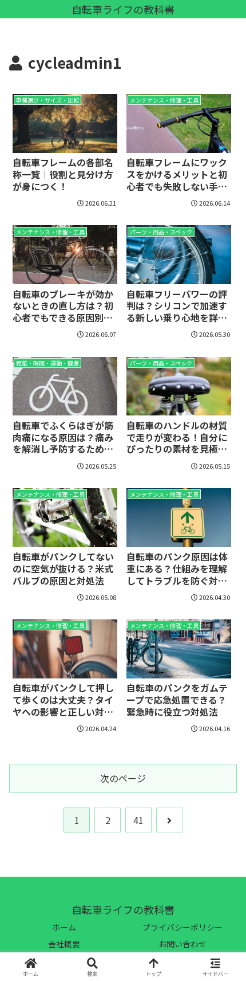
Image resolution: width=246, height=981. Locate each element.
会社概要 (64, 943)
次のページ (123, 778)
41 (138, 820)
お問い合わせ (182, 943)
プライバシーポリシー (182, 927)
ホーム (64, 927)
